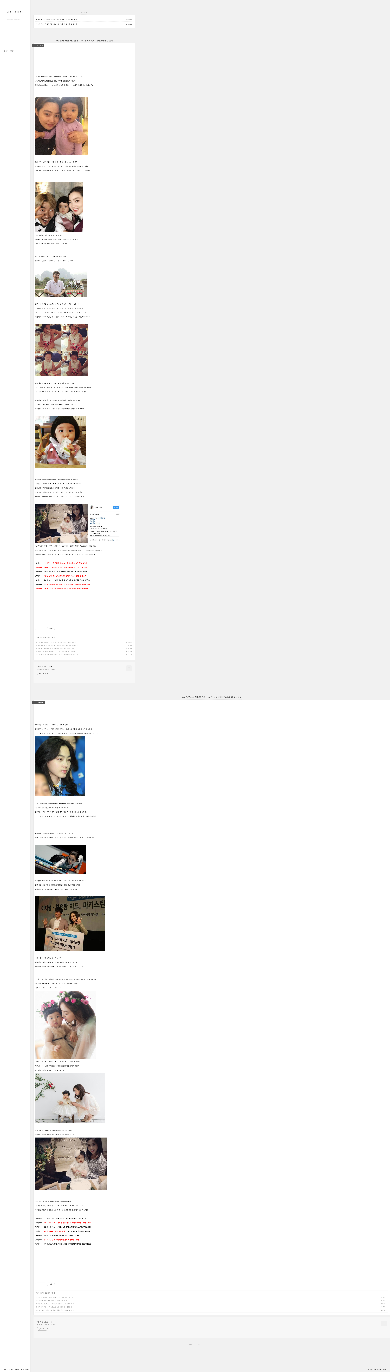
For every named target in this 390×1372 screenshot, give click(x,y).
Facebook (17, 1369)
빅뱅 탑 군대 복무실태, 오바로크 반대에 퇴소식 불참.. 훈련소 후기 (55, 648)
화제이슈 (9, 51)
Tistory (374, 1369)
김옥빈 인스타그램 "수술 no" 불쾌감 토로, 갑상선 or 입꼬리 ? (53, 1297)
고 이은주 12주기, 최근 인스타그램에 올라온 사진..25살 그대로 (54, 1310)
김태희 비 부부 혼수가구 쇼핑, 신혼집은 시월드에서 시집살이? (54, 1307)
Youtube (22, 1369)
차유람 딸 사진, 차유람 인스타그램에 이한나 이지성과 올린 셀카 (56, 19)
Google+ (27, 1369)
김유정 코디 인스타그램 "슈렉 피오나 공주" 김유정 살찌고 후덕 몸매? (56, 645)
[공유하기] (41, 628)
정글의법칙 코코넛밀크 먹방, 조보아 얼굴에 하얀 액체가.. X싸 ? (54, 651)
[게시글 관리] (43, 628)
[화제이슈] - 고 (60, 1218)
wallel (384, 1369)
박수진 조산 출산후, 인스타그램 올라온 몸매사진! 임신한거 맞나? (55, 1304)
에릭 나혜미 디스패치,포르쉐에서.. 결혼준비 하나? (50, 1300)
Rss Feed (6, 1369)
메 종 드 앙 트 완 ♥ (15, 12)
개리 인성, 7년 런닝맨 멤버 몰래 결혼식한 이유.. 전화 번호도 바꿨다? (56, 654)
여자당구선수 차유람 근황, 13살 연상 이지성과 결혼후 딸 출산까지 (57, 24)
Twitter (12, 1369)
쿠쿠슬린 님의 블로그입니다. (46, 669)
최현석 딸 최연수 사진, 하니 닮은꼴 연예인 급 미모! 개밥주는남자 (55, 642)
